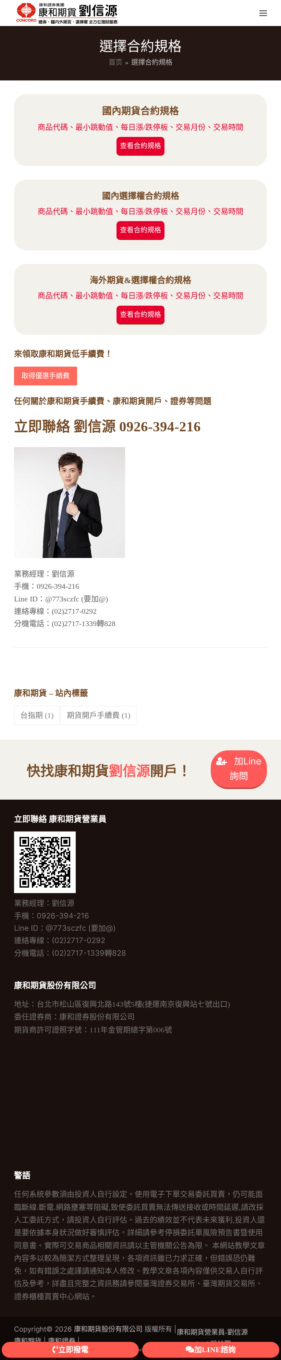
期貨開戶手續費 (98, 715)
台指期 (36, 715)
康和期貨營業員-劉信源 (212, 1332)
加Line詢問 (245, 768)
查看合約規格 (140, 146)
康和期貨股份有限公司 (108, 1329)
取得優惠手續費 (46, 376)
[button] (263, 13)
